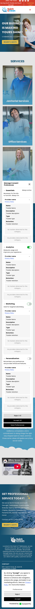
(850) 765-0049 (11, 0)
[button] (30, 10)
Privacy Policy (9, 202)
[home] (8, 9)
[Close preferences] (29, 184)
